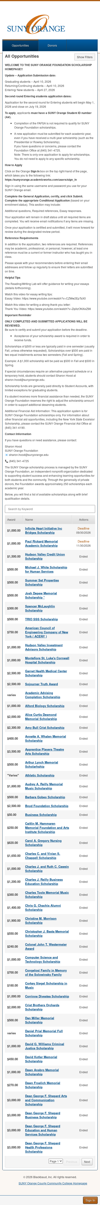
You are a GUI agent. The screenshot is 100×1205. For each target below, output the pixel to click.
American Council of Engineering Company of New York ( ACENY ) (46, 632)
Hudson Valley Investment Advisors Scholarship (44, 647)
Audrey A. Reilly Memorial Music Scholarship (44, 786)
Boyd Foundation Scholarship (46, 806)
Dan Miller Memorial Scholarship (39, 1020)
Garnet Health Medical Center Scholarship (46, 673)
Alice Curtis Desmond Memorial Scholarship (41, 716)
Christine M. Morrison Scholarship (41, 920)
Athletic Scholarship (39, 775)
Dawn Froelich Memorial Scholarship (42, 1085)
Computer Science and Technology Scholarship (42, 959)
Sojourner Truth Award (41, 684)
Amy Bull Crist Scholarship (44, 727)
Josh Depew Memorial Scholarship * (41, 595)
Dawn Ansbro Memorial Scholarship (42, 1072)
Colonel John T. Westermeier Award (46, 946)
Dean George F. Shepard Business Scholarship (42, 1115)
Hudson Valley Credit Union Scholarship (45, 556)
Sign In (90, 1200)
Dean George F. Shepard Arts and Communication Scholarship (46, 1100)
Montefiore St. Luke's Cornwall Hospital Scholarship (47, 660)
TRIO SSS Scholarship (41, 619)
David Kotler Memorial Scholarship (41, 1059)
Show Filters (85, 57)
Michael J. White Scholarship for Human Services (46, 569)
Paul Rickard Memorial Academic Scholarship (41, 543)
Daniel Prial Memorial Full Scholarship (44, 1033)
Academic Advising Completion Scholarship (42, 695)
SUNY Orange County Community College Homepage (53, 1183)
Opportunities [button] (20, 45)
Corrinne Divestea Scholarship (47, 996)
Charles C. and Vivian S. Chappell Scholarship (42, 855)
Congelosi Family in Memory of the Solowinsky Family (46, 972)
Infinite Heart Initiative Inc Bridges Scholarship (43, 530)
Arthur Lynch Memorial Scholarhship (41, 764)
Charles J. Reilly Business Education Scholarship (44, 881)
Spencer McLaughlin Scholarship (40, 608)
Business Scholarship (41, 814)
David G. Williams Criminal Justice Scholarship (44, 1046)
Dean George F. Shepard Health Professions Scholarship (42, 1147)
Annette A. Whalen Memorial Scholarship (45, 738)
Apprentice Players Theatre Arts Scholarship (44, 751)
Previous (71, 1162)
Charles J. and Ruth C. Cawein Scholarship (47, 868)
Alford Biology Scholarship (44, 705)
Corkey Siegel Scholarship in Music (46, 985)
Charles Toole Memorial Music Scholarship (47, 894)
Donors (52, 45)
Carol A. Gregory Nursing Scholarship (43, 842)
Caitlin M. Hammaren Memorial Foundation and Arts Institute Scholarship (47, 827)
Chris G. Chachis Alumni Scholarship (43, 907)
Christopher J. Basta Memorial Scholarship (47, 933)
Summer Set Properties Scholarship (42, 582)
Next (87, 1162)
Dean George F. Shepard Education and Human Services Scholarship (42, 1130)
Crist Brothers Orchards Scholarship (42, 1007)
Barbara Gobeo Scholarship (45, 797)
